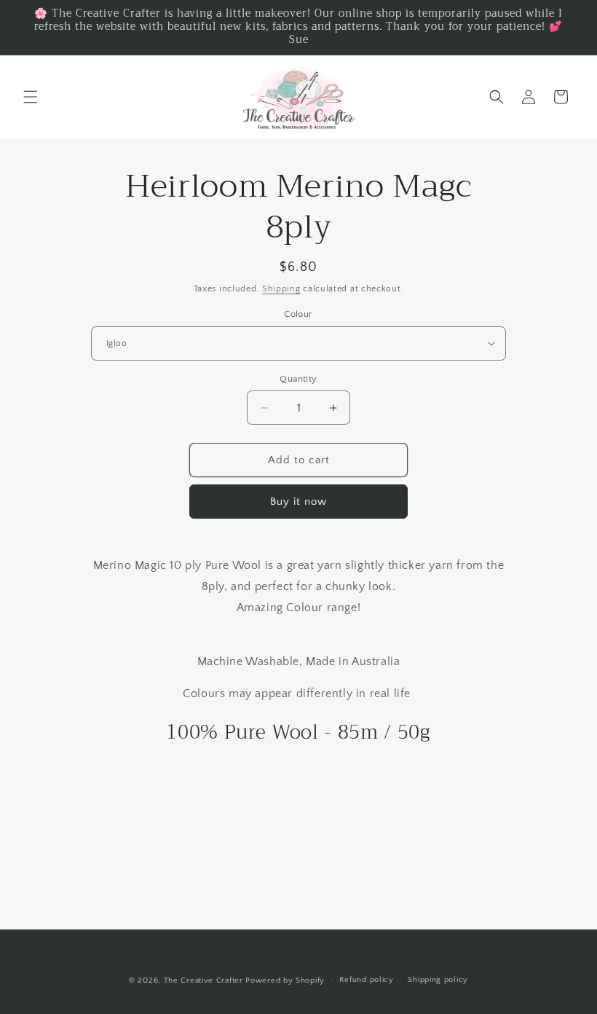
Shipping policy (438, 979)
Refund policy (366, 979)
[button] (31, 97)
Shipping (281, 289)
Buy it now (298, 501)
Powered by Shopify (285, 980)
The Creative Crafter (205, 980)
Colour (298, 314)
